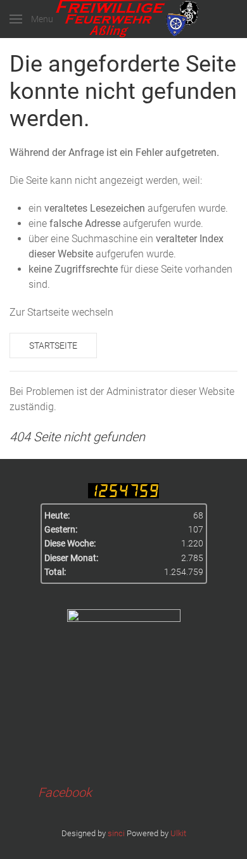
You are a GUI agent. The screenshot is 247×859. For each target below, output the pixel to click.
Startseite (53, 345)
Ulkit (178, 833)
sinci (116, 833)
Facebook (65, 792)
